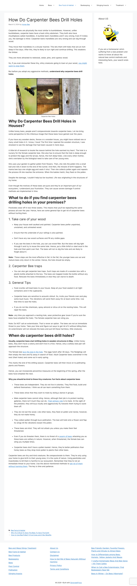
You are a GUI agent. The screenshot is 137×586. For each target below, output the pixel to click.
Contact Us (55, 552)
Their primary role (55, 401)
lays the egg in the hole (33, 352)
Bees (50, 5)
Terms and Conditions (59, 569)
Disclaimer (54, 555)
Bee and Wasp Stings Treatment (22, 548)
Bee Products (14, 555)
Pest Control (14, 566)
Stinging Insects (103, 5)
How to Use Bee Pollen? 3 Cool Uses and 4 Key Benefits (31, 535)
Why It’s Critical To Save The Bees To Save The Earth (30, 533)
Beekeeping (85, 5)
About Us (54, 548)
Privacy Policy (56, 565)
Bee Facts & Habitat (66, 5)
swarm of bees (65, 436)
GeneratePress (76, 583)
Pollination (13, 570)
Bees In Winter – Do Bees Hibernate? (107, 574)
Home (41, 5)
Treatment (120, 5)
